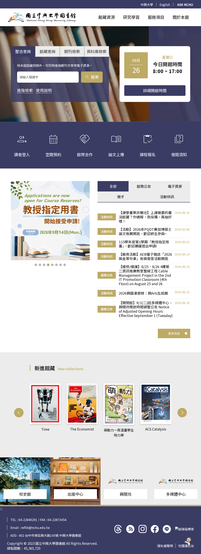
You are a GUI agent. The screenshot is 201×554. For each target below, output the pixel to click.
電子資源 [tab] (175, 186)
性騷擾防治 (186, 545)
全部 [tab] (113, 186)
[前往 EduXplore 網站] (188, 539)
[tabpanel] (144, 264)
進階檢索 (25, 90)
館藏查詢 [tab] (47, 51)
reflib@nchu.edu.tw (35, 527)
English (165, 4)
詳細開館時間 (155, 90)
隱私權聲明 (165, 545)
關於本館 (181, 17)
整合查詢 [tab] (23, 51)
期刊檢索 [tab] (72, 51)
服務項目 (156, 17)
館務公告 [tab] (144, 186)
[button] (36, 265)
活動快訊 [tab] (167, 196)
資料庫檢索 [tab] (96, 51)
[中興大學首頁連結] (42, 17)
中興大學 (147, 4)
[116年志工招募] (50, 220)
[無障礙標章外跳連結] (184, 529)
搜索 (92, 77)
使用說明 (44, 90)
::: (1, 10)
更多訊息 (174, 333)
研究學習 (131, 17)
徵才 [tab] (120, 196)
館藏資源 (106, 17)
